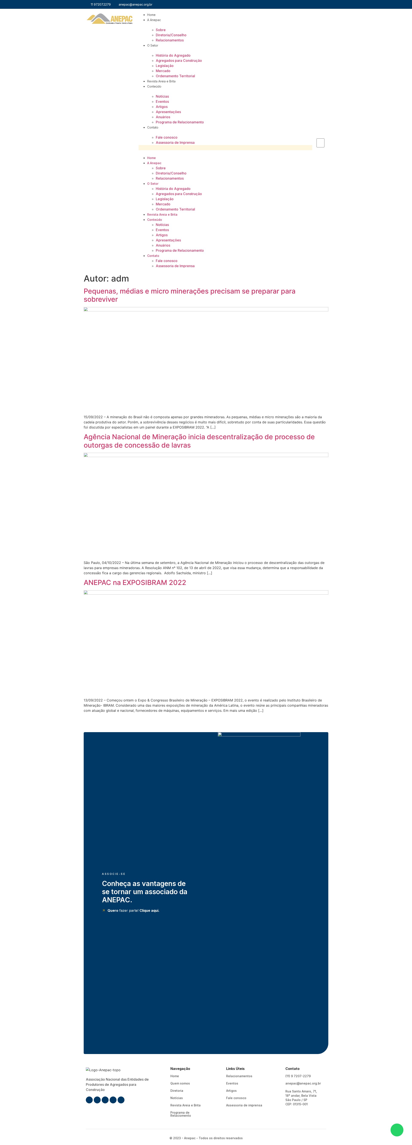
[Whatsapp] (306, 4)
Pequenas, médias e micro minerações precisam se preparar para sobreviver (189, 295)
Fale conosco (166, 137)
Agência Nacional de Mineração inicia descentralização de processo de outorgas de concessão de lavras (199, 441)
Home (151, 15)
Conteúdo (154, 86)
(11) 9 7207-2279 (298, 1076)
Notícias (162, 96)
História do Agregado (173, 55)
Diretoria (176, 1090)
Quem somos (180, 1083)
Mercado (163, 71)
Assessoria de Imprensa (175, 142)
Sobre (161, 30)
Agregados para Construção (179, 60)
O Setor (152, 45)
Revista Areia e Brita (161, 81)
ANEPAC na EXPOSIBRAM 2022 (135, 582)
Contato (152, 127)
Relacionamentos (170, 40)
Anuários (163, 117)
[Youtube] (324, 4)
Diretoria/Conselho (171, 35)
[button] (225, 147)
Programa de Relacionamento (180, 122)
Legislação (165, 66)
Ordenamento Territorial (175, 76)
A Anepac (154, 20)
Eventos (162, 101)
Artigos (162, 107)
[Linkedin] (315, 4)
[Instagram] (298, 4)
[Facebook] (289, 4)
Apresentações (168, 112)
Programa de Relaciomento (180, 1114)
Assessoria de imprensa (244, 1105)
